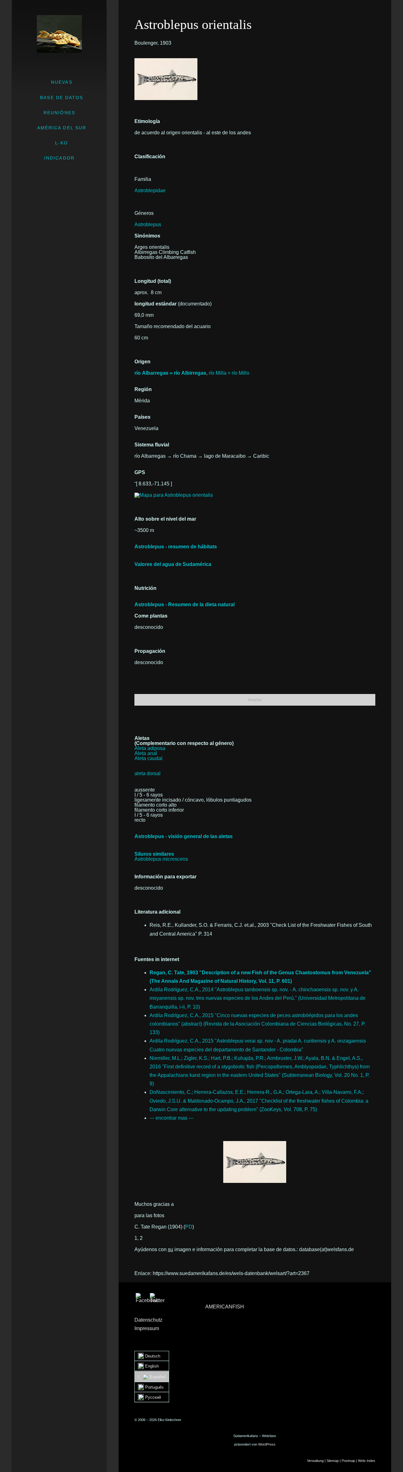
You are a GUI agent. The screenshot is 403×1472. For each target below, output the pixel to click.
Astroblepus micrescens (161, 859)
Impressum (146, 1328)
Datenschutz (148, 1320)
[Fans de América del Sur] (59, 34)
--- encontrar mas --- (171, 1118)
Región (143, 389)
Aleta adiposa (149, 748)
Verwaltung (315, 1461)
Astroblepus (147, 224)
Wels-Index (366, 1461)
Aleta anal (145, 753)
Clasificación (149, 156)
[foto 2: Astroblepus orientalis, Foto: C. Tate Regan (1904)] (254, 1162)
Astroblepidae (150, 190)
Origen (142, 361)
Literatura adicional (157, 912)
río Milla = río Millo (229, 373)
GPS (139, 472)
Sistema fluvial (151, 444)
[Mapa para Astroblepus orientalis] (173, 495)
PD (188, 1226)
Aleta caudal (148, 758)
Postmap (348, 1461)
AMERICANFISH (224, 1306)
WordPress (266, 1444)
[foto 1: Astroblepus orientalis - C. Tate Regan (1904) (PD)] (165, 60)
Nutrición (145, 588)
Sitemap (332, 1461)
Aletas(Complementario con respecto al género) (184, 741)
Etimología (147, 121)
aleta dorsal (147, 773)
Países (142, 417)
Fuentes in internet (156, 959)
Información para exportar (165, 876)
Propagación (149, 651)
